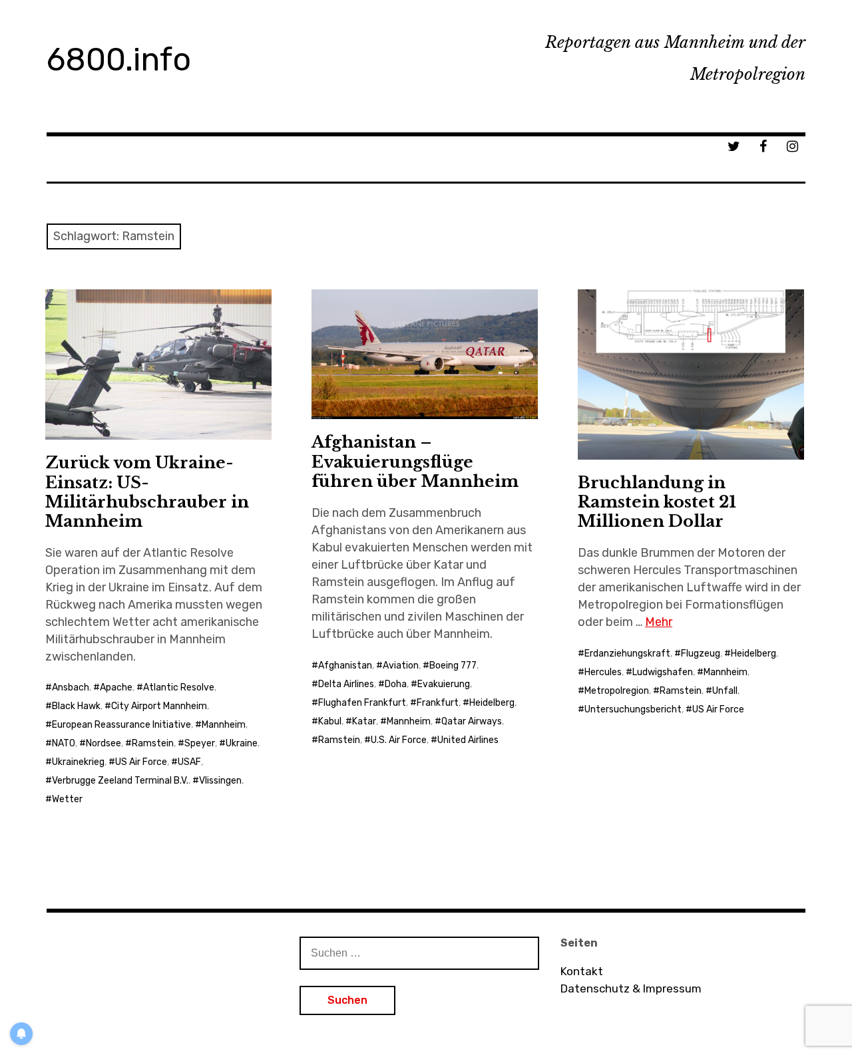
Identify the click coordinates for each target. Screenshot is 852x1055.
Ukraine (242, 743)
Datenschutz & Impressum (631, 988)
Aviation (401, 665)
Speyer (199, 743)
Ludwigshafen (662, 672)
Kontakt (581, 971)
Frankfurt (438, 702)
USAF (189, 762)
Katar (364, 721)
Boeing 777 (453, 665)
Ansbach (70, 687)
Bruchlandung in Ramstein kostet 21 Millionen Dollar (657, 502)
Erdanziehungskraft (627, 653)
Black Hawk (76, 706)
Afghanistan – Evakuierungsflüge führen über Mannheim (415, 461)
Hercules (603, 672)
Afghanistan (345, 665)
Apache (116, 687)
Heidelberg (492, 702)
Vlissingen (220, 780)
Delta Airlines (346, 684)
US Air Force (141, 762)
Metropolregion (616, 690)
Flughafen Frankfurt (362, 702)
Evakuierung (443, 684)
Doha (396, 684)
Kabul (329, 721)
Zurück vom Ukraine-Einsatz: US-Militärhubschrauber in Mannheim (147, 491)
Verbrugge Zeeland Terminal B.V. (120, 780)
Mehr (658, 622)
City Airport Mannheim (159, 706)
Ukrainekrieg (78, 762)
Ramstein (153, 743)
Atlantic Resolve (178, 687)
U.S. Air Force (399, 740)
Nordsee (103, 743)
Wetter (67, 799)
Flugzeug (700, 653)
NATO (63, 743)
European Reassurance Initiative (121, 724)
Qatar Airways (471, 721)
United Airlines (468, 740)
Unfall (725, 690)
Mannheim (224, 724)
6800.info (119, 59)
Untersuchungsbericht (633, 709)
